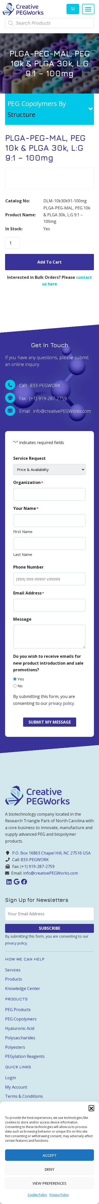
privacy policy (61, 703)
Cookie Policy (37, 1195)
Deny (49, 1169)
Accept (50, 1155)
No (20, 685)
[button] (91, 1107)
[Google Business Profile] (16, 881)
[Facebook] (24, 881)
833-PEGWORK (35, 859)
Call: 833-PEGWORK (39, 385)
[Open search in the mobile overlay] (49, 23)
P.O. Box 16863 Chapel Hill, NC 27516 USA (51, 853)
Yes (21, 678)
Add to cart (49, 262)
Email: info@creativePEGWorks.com (55, 411)
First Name (22, 531)
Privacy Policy (59, 1195)
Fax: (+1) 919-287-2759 (43, 398)
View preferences (49, 1183)
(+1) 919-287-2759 (37, 866)
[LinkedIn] (9, 881)
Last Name (22, 554)
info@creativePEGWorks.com (50, 873)
